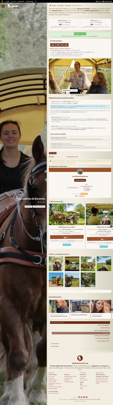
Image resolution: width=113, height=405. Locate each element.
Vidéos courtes (83, 385)
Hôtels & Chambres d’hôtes (70, 376)
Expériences (83, 374)
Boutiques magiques (53, 388)
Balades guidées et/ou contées (72, 156)
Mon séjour (13, 1)
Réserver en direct (80, 33)
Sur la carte (87, 190)
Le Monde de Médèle (96, 316)
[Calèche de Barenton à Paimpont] (56, 263)
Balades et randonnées (105, 327)
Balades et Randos (52, 380)
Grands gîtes (67, 380)
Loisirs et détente (106, 333)
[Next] (111, 226)
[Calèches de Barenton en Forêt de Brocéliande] (72, 263)
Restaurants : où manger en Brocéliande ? (101, 330)
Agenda (82, 382)
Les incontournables (53, 391)
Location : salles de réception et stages (102, 338)
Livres (81, 388)
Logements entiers (68, 378)
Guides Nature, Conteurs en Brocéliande (102, 335)
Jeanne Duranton (80, 95)
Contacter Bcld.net (73, 399)
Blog (81, 384)
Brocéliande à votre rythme (102, 376)
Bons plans (82, 378)
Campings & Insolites (69, 381)
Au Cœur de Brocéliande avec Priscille (58, 316)
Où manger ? (51, 378)
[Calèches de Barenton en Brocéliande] (104, 263)
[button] (35, 1)
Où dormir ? (67, 374)
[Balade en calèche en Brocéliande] (88, 263)
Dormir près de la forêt (55, 343)
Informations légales (95, 399)
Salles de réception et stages (54, 386)
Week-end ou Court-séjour (102, 380)
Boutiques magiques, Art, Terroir (103, 341)
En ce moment (21, 1)
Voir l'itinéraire (84, 193)
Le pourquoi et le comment (84, 399)
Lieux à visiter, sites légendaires (103, 325)
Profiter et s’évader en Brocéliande (57, 322)
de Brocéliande (53, 393)
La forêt (7, 1)
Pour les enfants (83, 380)
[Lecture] (80, 76)
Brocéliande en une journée (102, 378)
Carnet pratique (29, 1)
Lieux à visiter (51, 376)
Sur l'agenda (53, 153)
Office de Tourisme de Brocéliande (79, 315)
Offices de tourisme (100, 374)
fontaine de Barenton (103, 234)
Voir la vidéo (29, 206)
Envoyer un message (80, 180)
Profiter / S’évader (52, 374)
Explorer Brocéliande (55, 346)
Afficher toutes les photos (39, 206)
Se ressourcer (83, 376)
